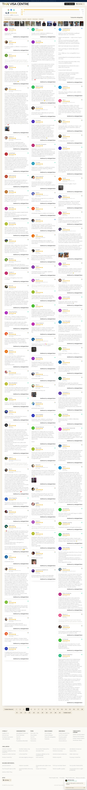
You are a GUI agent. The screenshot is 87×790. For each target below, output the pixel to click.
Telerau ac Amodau (80, 777)
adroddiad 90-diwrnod (16, 19)
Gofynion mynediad (6, 749)
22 (29, 712)
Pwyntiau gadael (63, 737)
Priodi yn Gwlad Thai (7, 757)
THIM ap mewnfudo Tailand (59, 765)
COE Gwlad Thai (39, 757)
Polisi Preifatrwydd (70, 777)
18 (82, 709)
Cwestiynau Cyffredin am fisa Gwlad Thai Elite (42, 754)
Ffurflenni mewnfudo (58, 750)
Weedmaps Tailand (77, 740)
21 (25, 712)
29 (59, 712)
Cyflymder (41, 19)
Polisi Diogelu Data (53, 777)
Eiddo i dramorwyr (74, 754)
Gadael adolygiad (49, 735)
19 (16, 712)
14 (65, 709)
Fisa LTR (29, 19)
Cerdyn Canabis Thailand (78, 738)
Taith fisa (18, 738)
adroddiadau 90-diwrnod (22, 733)
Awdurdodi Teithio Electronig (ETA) (26, 769)
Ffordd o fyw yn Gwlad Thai (59, 749)
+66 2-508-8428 (6, 738)
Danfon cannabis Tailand (78, 734)
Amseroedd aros (63, 740)
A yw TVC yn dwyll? (63, 735)
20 (21, 712)
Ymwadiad (61, 777)
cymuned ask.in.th (6, 765)
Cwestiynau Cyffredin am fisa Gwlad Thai (9, 751)
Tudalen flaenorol (8, 709)
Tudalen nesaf (67, 712)
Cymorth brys (5, 735)
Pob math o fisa (34, 733)
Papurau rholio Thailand (78, 736)
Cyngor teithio (73, 750)
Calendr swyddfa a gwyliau (59, 768)
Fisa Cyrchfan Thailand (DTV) (42, 749)
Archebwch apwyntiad (7, 737)
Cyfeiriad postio (62, 738)
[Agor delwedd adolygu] (7, 128)
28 (55, 712)
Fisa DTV (24, 19)
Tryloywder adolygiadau (77, 17)
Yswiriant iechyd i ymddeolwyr (60, 754)
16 (73, 709)
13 (61, 709)
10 (49, 709)
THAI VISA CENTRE (15, 3)
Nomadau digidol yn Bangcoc (26, 757)
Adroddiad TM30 (40, 750)
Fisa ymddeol (7, 19)
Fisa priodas (35, 19)
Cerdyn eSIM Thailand (41, 768)
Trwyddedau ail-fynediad (22, 740)
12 (57, 709)
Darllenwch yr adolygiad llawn (21, 36)
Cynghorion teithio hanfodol (8, 754)
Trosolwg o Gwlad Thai (75, 757)
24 (38, 712)
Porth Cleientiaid (69, 4)
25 (42, 712)
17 (78, 709)
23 (33, 712)
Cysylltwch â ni (5, 733)
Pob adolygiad (48, 733)
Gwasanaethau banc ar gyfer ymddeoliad (76, 769)
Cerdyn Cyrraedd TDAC (64, 733)
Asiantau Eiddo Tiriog (7, 772)
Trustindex (47, 738)
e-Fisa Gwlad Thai (23, 754)
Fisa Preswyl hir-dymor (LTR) (8, 768)
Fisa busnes (33, 740)
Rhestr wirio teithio (23, 750)
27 (51, 712)
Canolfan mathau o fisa (24, 749)
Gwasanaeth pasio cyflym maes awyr (43, 766)
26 (46, 712)
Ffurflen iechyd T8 (57, 757)
